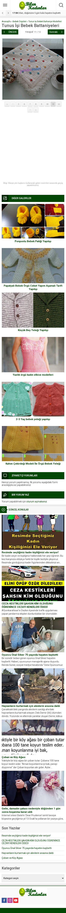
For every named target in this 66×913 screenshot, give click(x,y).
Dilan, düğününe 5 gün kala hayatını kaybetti (36, 13)
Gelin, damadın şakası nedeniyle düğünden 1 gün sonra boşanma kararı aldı (31, 810)
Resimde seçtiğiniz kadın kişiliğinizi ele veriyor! (30, 552)
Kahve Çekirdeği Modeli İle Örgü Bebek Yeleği (33, 463)
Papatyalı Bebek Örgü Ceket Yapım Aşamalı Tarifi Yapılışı (33, 287)
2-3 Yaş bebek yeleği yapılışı (33, 419)
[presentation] (3, 13)
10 (47, 104)
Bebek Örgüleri (19, 21)
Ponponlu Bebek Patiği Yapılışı (33, 241)
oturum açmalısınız (36, 501)
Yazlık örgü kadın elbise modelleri (33, 374)
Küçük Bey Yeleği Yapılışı (33, 330)
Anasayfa (6, 21)
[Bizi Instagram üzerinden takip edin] (10, 900)
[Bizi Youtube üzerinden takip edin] (15, 900)
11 (53, 104)
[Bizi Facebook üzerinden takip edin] (4, 900)
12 (59, 104)
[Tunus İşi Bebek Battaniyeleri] (33, 69)
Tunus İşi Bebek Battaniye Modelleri (45, 21)
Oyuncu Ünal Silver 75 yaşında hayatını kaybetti (30, 654)
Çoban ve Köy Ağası (13, 757)
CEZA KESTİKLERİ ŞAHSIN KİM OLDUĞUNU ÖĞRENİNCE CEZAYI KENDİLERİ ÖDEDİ (27, 605)
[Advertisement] (33, 147)
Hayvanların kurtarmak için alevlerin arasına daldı (31, 706)
